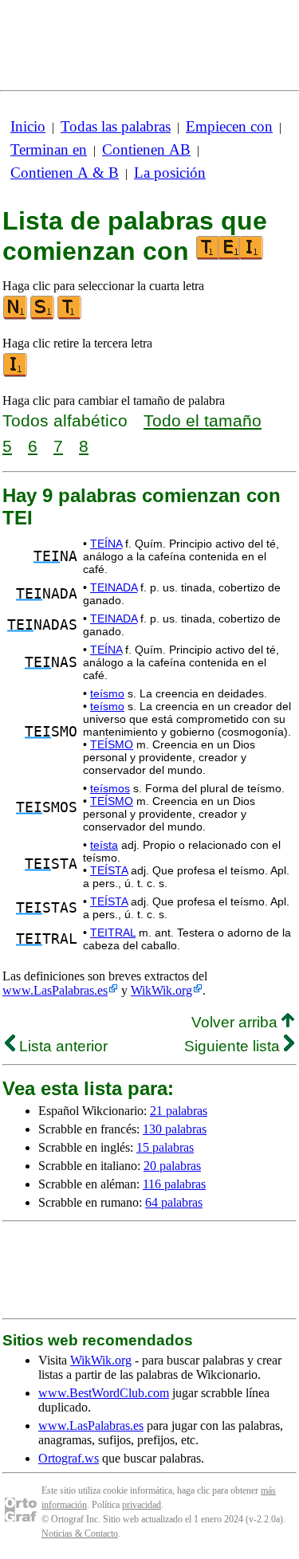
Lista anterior (61, 1046)
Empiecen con (229, 126)
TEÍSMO (111, 744)
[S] (43, 316)
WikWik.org (161, 990)
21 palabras (178, 1110)
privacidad (141, 1504)
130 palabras (175, 1129)
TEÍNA (106, 543)
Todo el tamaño (203, 420)
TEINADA (113, 587)
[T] (70, 316)
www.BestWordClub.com (103, 1393)
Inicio (27, 126)
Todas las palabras (116, 126)
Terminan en (48, 149)
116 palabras (174, 1184)
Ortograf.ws (68, 1458)
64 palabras (174, 1202)
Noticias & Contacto (79, 1533)
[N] (16, 316)
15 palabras (165, 1147)
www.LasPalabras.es (55, 990)
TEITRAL (113, 932)
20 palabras (172, 1165)
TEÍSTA (109, 870)
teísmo (107, 693)
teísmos (110, 788)
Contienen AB (146, 149)
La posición (170, 172)
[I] (16, 373)
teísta (104, 844)
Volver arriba (236, 1022)
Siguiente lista (234, 1046)
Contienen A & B (64, 172)
